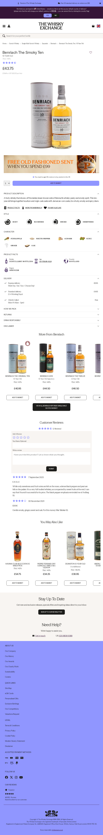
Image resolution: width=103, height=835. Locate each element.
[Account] (8, 26)
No (56, 15)
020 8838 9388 (65, 635)
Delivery (8, 278)
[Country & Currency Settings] (98, 26)
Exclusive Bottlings (12, 704)
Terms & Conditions (12, 725)
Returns (8, 315)
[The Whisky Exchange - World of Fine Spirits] (51, 25)
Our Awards (9, 661)
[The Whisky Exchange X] (11, 777)
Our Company (10, 651)
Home (5, 43)
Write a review (17, 450)
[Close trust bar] (100, 3)
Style (6, 214)
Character (9, 232)
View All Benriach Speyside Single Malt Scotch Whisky (51, 407)
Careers (8, 677)
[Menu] (4, 26)
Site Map (8, 688)
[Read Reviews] (16, 62)
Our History (9, 656)
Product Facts (11, 254)
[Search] (4, 35)
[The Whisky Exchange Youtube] (21, 777)
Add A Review (17, 434)
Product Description (14, 193)
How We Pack (10, 309)
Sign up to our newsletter (51, 612)
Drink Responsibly (12, 320)
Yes (47, 15)
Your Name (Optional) (19, 441)
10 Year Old (45, 261)
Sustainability (10, 672)
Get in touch (40, 635)
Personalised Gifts (11, 698)
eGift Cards (9, 693)
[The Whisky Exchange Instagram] (16, 777)
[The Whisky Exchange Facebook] (6, 777)
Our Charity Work (11, 666)
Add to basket (17, 397)
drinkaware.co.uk (57, 830)
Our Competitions (12, 709)
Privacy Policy (10, 731)
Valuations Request (12, 714)
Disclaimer (9, 326)
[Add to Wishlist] (90, 52)
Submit (51, 469)
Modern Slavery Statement (15, 741)
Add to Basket (56, 183)
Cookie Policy (10, 736)
